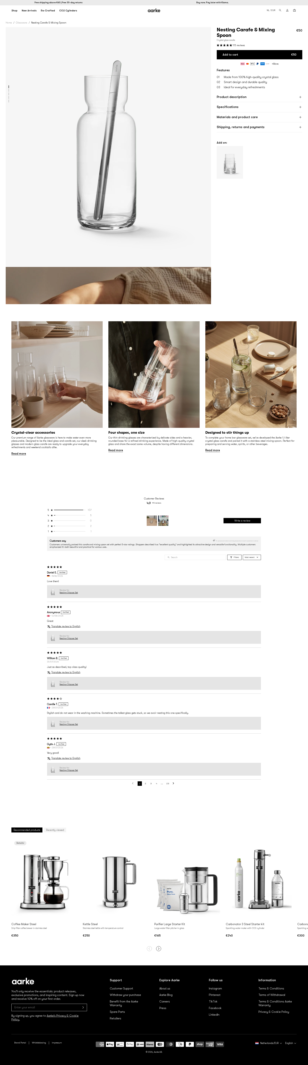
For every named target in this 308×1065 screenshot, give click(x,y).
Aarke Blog (166, 995)
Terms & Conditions (271, 988)
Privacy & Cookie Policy (273, 1012)
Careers (164, 1001)
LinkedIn (214, 1014)
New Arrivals (29, 10)
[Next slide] (73, 879)
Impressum (57, 1042)
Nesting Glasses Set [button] (69, 592)
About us (164, 988)
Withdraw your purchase (125, 995)
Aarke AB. (158, 1052)
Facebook (215, 1008)
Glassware (21, 22)
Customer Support (121, 988)
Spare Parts (117, 1012)
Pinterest (214, 995)
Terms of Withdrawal (271, 995)
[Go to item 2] (163, 520)
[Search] (280, 10)
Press (162, 1008)
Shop (14, 10)
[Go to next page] (174, 783)
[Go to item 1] (152, 520)
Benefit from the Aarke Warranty (124, 1003)
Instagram (215, 988)
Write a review (242, 520)
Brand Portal (20, 1042)
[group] (57, 388)
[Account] (287, 10)
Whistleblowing (39, 1042)
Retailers (115, 1018)
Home (9, 22)
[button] (225, 45)
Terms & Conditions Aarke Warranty (275, 1003)
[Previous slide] (15, 879)
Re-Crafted (48, 10)
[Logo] (154, 10)
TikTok (213, 1001)
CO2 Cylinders (68, 10)
